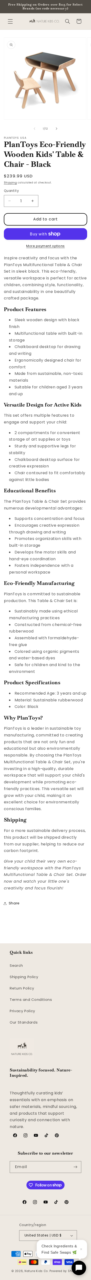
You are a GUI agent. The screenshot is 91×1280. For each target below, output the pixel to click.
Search (16, 965)
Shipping (10, 182)
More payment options (45, 246)
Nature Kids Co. (37, 1271)
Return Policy (22, 988)
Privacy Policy (22, 1011)
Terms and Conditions (31, 999)
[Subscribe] (75, 1167)
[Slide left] (34, 128)
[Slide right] (56, 128)
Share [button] (14, 903)
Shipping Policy (24, 977)
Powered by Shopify (65, 1271)
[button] (10, 21)
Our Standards (24, 1022)
